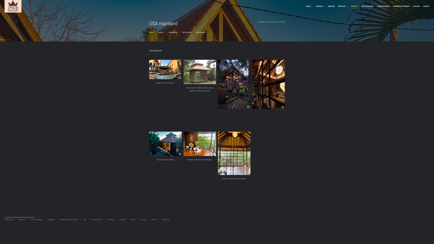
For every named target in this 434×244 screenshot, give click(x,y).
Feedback (122, 219)
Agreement (51, 219)
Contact (426, 6)
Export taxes (166, 219)
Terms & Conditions (36, 219)
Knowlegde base (383, 6)
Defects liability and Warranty (69, 219)
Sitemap (153, 219)
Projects (354, 6)
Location (416, 6)
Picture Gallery (367, 6)
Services (331, 6)
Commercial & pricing (401, 6)
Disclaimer (22, 219)
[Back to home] (13, 6)
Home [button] (308, 6)
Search (133, 219)
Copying (143, 219)
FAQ (85, 219)
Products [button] (341, 6)
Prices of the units (97, 219)
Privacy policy (9, 219)
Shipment (111, 219)
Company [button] (319, 6)
